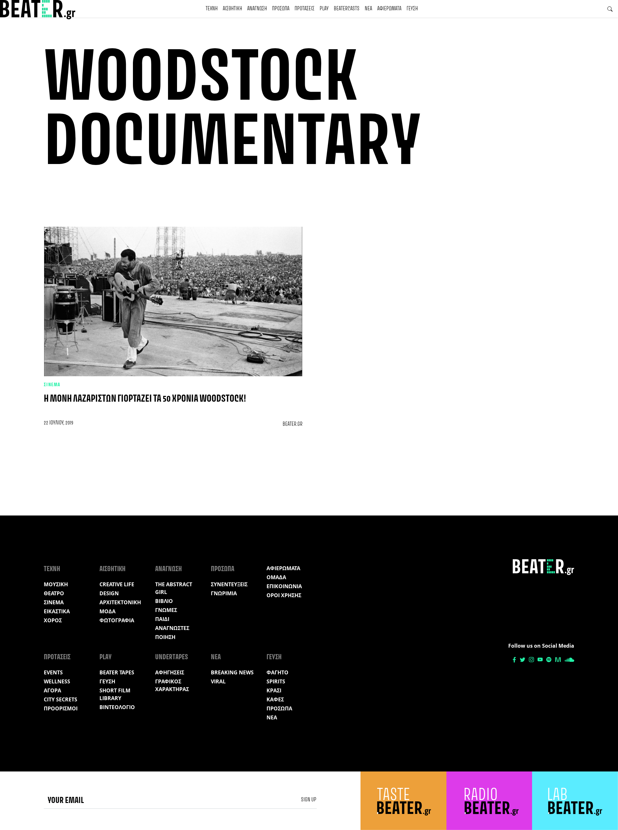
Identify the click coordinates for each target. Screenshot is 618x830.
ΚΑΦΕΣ (275, 699)
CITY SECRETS (60, 699)
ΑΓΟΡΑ (52, 690)
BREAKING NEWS (232, 672)
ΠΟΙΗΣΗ (165, 637)
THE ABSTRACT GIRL (173, 588)
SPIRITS (276, 681)
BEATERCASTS (347, 9)
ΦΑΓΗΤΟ (277, 672)
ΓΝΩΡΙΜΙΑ (224, 593)
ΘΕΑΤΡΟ (54, 593)
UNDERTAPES (171, 657)
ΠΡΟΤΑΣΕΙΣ (304, 9)
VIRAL (218, 681)
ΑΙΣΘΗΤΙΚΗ (232, 9)
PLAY (324, 9)
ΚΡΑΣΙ (274, 690)
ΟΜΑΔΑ (276, 577)
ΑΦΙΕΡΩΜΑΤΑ (389, 9)
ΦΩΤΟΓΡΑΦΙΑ (116, 620)
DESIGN (109, 593)
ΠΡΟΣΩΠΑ (280, 9)
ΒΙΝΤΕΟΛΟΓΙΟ (117, 707)
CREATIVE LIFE (116, 584)
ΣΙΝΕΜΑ (52, 385)
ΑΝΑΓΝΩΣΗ (257, 9)
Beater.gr (293, 424)
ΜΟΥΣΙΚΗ (56, 584)
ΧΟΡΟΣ (53, 620)
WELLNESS (57, 681)
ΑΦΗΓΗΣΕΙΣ (169, 672)
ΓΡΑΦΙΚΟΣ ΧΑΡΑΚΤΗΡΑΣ (172, 685)
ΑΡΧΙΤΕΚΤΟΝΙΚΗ (120, 602)
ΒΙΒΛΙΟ (164, 601)
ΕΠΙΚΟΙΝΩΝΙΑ (284, 586)
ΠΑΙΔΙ (162, 619)
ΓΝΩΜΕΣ (166, 610)
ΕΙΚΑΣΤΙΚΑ (57, 611)
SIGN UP (308, 800)
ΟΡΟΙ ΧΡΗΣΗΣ (284, 595)
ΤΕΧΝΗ (212, 9)
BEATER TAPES (116, 672)
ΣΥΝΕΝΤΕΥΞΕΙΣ (229, 584)
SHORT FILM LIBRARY (114, 694)
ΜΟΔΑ (107, 611)
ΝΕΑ (368, 9)
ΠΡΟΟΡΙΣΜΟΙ (61, 708)
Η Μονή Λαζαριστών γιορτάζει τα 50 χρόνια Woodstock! (145, 399)
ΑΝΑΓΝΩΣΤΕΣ (172, 628)
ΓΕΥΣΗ (412, 9)
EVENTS (53, 672)
